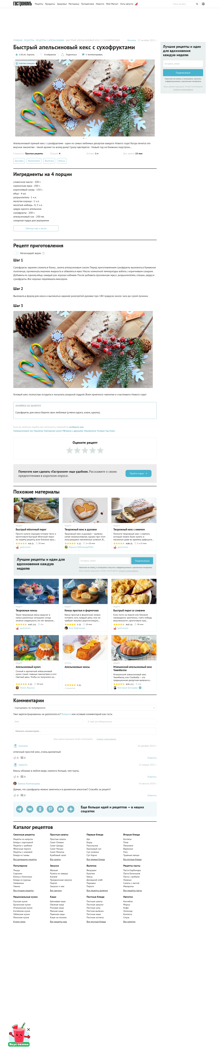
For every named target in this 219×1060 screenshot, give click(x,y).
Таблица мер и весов (35, 228)
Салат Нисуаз (56, 848)
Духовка (19, 160)
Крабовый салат (58, 855)
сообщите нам (76, 427)
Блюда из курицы (22, 879)
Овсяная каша (57, 904)
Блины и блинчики (22, 876)
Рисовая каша (57, 907)
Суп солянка (93, 852)
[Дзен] (70, 809)
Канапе (53, 876)
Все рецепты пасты (132, 890)
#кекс (112, 430)
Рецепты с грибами (22, 845)
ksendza (23, 745)
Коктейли (128, 901)
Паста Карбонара (132, 870)
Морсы (126, 904)
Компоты (127, 914)
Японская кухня (21, 917)
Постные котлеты (95, 917)
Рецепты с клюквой (22, 852)
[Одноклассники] (40, 809)
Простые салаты (58, 839)
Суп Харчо (92, 855)
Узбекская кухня (21, 914)
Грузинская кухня (22, 904)
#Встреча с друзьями (72, 430)
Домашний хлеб (95, 879)
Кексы (62, 160)
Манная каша (56, 911)
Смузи (126, 917)
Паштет (53, 883)
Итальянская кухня (22, 907)
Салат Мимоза (57, 852)
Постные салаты (94, 901)
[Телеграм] (19, 809)
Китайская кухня (21, 911)
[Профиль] (204, 4)
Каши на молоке (58, 917)
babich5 (23, 764)
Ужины (16, 886)
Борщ (89, 842)
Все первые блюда (96, 859)
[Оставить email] (104, 560)
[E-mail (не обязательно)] (122, 721)
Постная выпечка (95, 911)
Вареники (128, 848)
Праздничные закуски (61, 879)
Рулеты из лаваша (59, 873)
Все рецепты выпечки (97, 890)
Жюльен (54, 870)
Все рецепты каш (58, 921)
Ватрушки (91, 870)
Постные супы (93, 907)
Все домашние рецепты (25, 859)
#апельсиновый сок (23, 430)
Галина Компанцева (29, 783)
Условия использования (128, 571)
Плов (125, 842)
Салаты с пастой (131, 883)
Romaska (131, 40)
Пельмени (128, 845)
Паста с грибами (131, 876)
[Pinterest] (50, 809)
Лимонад (127, 911)
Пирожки (91, 883)
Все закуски (56, 890)
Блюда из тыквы (21, 855)
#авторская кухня (52, 430)
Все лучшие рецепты (23, 890)
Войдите (66, 714)
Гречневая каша (58, 901)
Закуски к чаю (57, 886)
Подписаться (142, 560)
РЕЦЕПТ (19, 526)
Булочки (91, 873)
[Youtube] (60, 809)
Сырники (17, 873)
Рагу (125, 852)
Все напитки (129, 921)
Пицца (16, 870)
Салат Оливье (57, 842)
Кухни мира (19, 921)
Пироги (90, 886)
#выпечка (38, 430)
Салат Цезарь (56, 845)
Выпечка (49, 160)
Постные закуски (95, 904)
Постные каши (94, 914)
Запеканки (18, 883)
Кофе (126, 907)
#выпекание (89, 430)
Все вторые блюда (132, 859)
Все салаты (55, 859)
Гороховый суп (94, 848)
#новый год (102, 430)
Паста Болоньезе (131, 873)
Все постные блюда (96, 921)
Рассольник (92, 845)
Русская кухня (20, 901)
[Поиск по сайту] (186, 4)
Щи (88, 839)
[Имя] (48, 721)
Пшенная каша (57, 914)
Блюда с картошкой (23, 842)
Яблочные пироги (22, 848)
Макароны (128, 886)
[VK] (29, 809)
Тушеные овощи (131, 855)
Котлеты (127, 839)
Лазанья (127, 879)
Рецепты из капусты (23, 839)
